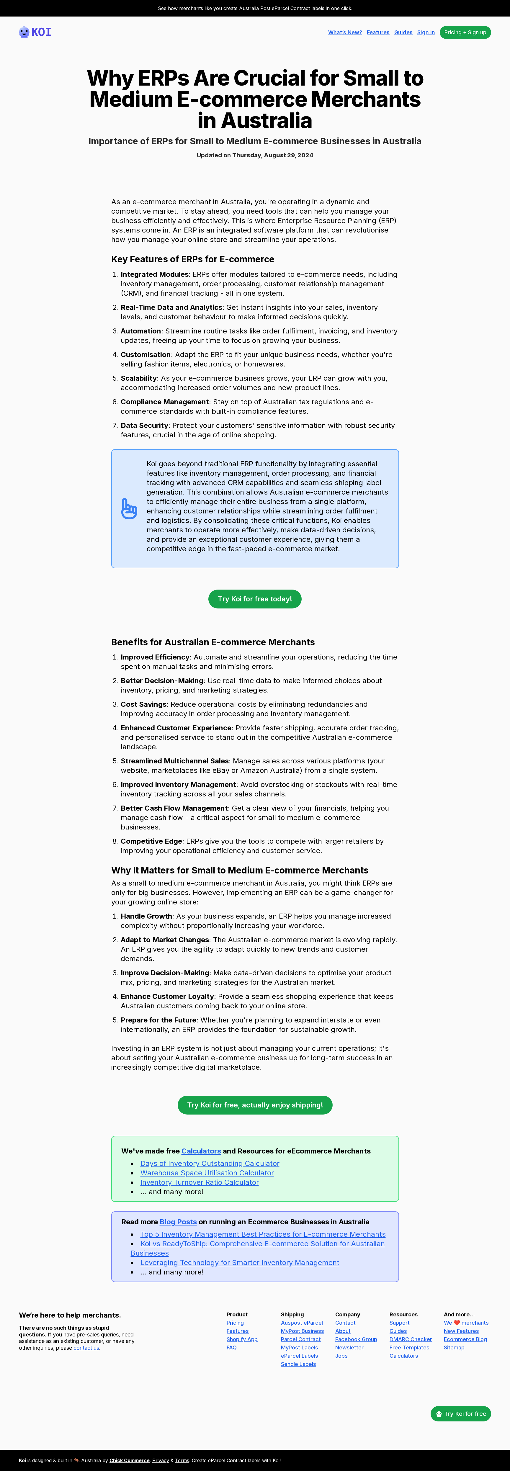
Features (378, 32)
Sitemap (454, 1347)
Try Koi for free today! (255, 599)
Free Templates (409, 1347)
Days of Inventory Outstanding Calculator (209, 1163)
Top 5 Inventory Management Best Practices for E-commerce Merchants (263, 1234)
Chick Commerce (129, 1460)
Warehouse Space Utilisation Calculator (207, 1173)
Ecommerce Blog (465, 1339)
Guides (403, 32)
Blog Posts (178, 1222)
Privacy (160, 1460)
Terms (182, 1460)
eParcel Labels (299, 1356)
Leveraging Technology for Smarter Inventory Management (239, 1262)
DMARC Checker (411, 1339)
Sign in (426, 32)
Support (400, 1323)
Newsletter (349, 1347)
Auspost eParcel (302, 1323)
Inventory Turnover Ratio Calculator (199, 1182)
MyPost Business (302, 1331)
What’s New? (345, 32)
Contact (345, 1323)
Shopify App (242, 1339)
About (343, 1331)
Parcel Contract (301, 1339)
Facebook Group (356, 1339)
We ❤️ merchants (466, 1323)
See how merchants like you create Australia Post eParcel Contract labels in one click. (255, 8)
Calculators (201, 1151)
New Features (461, 1331)
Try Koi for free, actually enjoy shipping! (255, 1105)
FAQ (232, 1347)
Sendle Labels (298, 1364)
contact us (86, 1348)
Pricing (235, 1323)
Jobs (341, 1356)
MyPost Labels (299, 1347)
